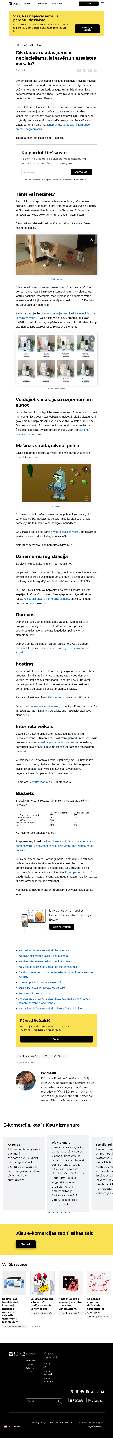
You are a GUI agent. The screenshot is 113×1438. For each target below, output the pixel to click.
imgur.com (56, 506)
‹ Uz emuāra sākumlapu (29, 45)
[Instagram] (96, 1391)
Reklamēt (42, 3)
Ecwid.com (31, 1360)
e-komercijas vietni (58, 313)
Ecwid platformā (75, 872)
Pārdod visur (46, 1365)
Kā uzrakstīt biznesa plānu (34, 993)
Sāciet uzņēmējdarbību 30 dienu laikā (56, 1056)
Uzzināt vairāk (62, 926)
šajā (31, 634)
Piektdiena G (61, 1142)
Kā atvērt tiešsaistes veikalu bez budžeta (43, 955)
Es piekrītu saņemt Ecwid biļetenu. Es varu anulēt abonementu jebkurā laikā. (55, 180)
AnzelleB (14, 1144)
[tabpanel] (24, 1173)
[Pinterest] (81, 1391)
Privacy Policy (39, 1422)
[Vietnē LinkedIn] (84, 70)
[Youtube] (101, 1391)
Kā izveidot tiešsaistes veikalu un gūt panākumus (48, 966)
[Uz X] (90, 70)
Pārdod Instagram (48, 1379)
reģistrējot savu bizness (46, 598)
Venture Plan (37, 781)
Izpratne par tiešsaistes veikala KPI (39, 982)
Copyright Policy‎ (94, 1427)
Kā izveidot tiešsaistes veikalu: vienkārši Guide (50, 1008)
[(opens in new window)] (76, 1399)
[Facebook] (86, 1391)
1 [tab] (49, 1212)
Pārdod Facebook (47, 1372)
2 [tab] (53, 1212)
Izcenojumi (31, 1364)
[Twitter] (91, 1391)
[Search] (59, 1401)
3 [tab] (57, 1212)
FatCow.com (55, 697)
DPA (51, 1422)
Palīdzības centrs (30, 1369)
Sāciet (56, 1039)
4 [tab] (61, 1212)
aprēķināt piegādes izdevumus (55, 742)
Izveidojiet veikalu (87, 28)
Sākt (89, 3)
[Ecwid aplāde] (76, 1391)
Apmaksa (81, 171)
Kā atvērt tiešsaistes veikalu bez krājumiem (44, 961)
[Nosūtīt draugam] (95, 70)
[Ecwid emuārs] (71, 1391)
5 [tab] (65, 1212)
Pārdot (28, 3)
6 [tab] (70, 1212)
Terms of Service (64, 1422)
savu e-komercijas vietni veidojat (39, 706)
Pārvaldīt (57, 3)
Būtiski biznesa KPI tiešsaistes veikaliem (42, 987)
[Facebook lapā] (79, 70)
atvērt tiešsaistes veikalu (65, 531)
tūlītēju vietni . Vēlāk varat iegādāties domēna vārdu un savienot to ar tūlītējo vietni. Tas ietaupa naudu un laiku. (55, 846)
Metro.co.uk (56, 279)
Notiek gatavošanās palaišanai (29, 1056)
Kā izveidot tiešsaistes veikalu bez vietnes (43, 950)
